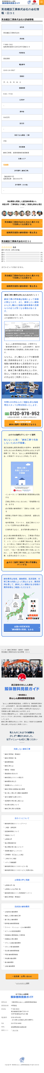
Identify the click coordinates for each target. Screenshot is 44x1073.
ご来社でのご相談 (10, 858)
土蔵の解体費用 (10, 966)
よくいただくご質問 (22, 983)
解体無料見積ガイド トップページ (16, 823)
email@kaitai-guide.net (18, 1027)
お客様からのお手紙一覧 (13, 889)
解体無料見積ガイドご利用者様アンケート (18, 893)
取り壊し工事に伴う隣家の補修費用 (16, 793)
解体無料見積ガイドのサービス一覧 (16, 866)
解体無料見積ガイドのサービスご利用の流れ (19, 870)
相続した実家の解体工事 (13, 916)
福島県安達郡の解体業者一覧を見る (22, 232)
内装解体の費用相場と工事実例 (15, 935)
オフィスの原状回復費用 (13, 931)
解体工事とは (9, 766)
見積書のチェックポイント (13, 785)
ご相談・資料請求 (10, 827)
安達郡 (5, 165)
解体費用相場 (9, 762)
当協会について (10, 835)
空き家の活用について (12, 804)
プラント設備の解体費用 (13, 943)
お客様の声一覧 (10, 885)
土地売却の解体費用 (11, 912)
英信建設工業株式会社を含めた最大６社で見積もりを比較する (22, 223)
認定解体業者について (12, 831)
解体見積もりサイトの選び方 (14, 777)
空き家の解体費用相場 (12, 950)
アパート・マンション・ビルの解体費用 (18, 927)
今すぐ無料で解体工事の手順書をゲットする (23, 563)
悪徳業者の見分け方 (11, 773)
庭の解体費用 (9, 962)
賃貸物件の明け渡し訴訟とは (14, 801)
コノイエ (15, 1030)
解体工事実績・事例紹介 (13, 754)
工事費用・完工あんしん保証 (14, 854)
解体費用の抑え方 (10, 781)
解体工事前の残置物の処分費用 (15, 789)
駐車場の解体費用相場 (12, 923)
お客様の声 (8, 839)
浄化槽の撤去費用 (10, 958)
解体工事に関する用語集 (13, 808)
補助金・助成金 (10, 770)
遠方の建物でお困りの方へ (13, 797)
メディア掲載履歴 (10, 862)
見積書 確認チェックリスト (13, 851)
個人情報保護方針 (10, 843)
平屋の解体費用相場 (11, 954)
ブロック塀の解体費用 (12, 947)
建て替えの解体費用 (11, 919)
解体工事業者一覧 (10, 758)
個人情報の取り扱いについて (14, 847)
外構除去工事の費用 (11, 939)
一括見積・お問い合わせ (22, 976)
